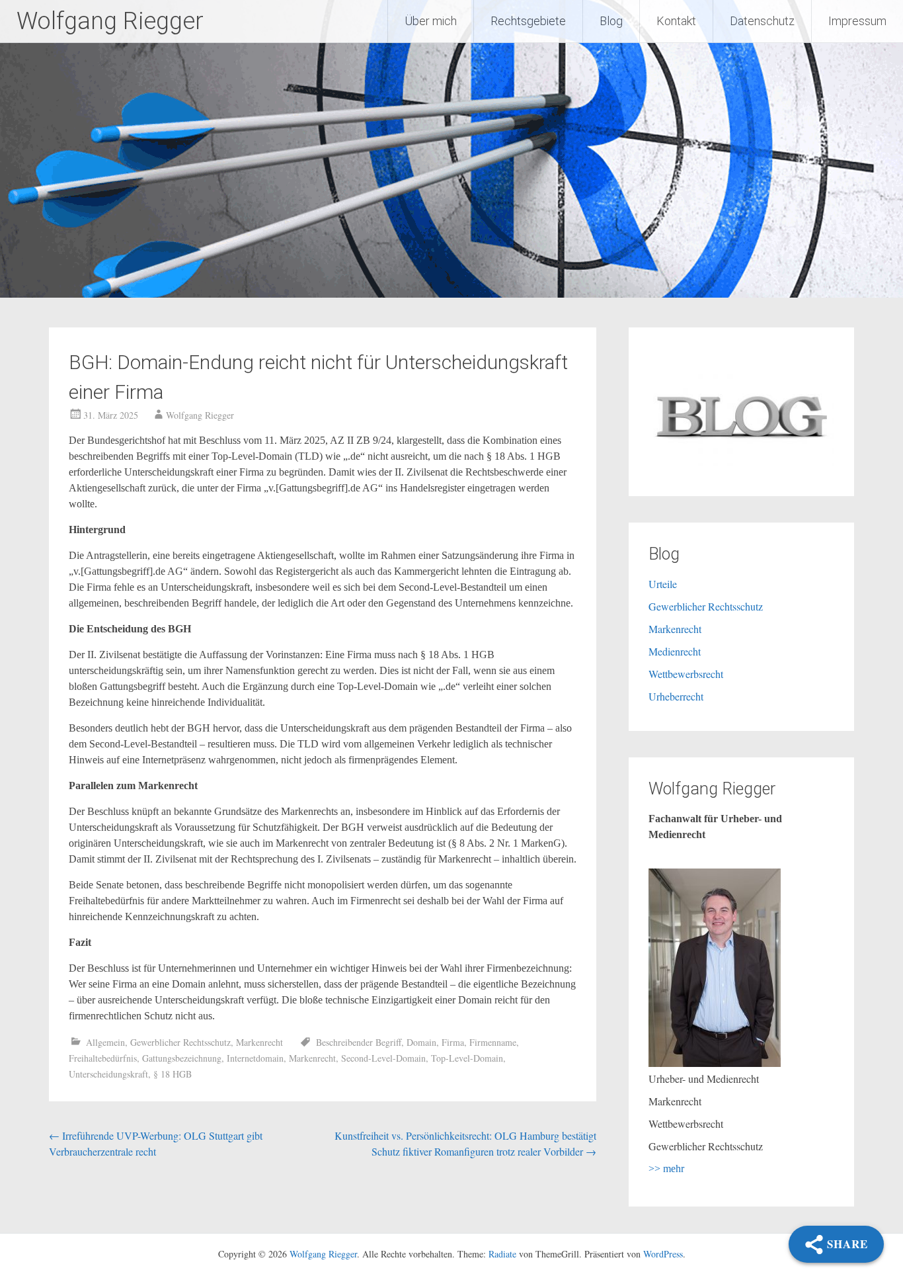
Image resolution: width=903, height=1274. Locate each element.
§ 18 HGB (172, 1074)
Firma (453, 1042)
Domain (421, 1042)
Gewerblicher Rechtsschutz (180, 1042)
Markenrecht (259, 1042)
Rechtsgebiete (528, 21)
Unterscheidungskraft (108, 1074)
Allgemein (105, 1042)
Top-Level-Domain (467, 1058)
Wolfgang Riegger (110, 21)
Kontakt (676, 21)
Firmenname (492, 1042)
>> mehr (666, 1168)
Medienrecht (674, 651)
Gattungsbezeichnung (181, 1058)
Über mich (431, 21)
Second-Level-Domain (383, 1058)
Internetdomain (255, 1058)
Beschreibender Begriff (358, 1042)
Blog (611, 21)
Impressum (857, 21)
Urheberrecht (675, 696)
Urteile (662, 584)
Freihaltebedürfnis (103, 1058)
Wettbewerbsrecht (685, 674)
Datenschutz (762, 21)
